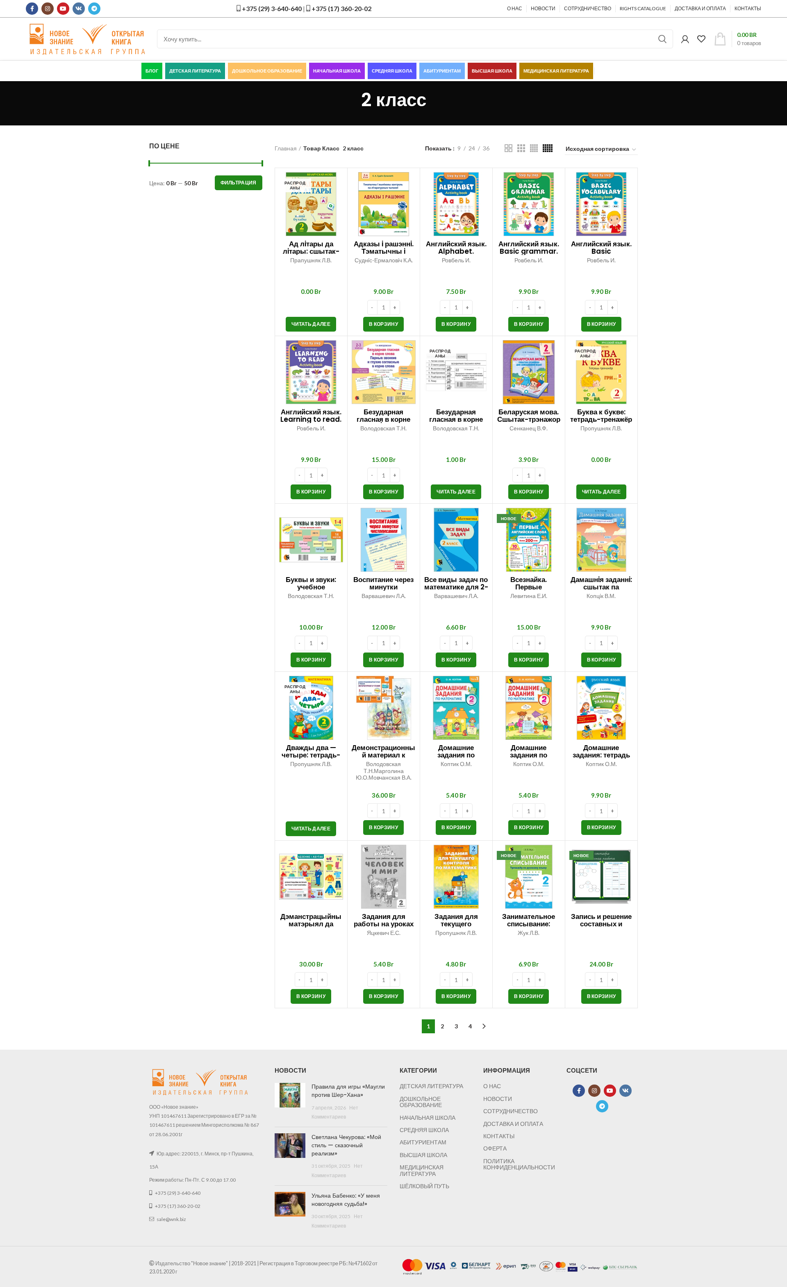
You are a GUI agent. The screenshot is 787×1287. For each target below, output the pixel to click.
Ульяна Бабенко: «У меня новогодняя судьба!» (346, 1199)
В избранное (337, 185)
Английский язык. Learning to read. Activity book (310, 419)
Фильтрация (239, 183)
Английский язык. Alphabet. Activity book (456, 251)
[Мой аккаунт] (685, 39)
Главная (286, 148)
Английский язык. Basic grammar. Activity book (528, 251)
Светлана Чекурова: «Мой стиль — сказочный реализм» (346, 1145)
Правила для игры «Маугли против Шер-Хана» (348, 1090)
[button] (383, 324)
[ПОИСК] (662, 39)
